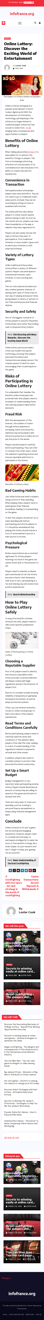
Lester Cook (21, 66)
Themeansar (22, 1309)
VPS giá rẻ (6, 1278)
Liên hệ (38, 1314)
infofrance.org (22, 13)
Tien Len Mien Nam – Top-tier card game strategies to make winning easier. (19, 1063)
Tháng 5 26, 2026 (15, 1180)
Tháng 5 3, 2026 (14, 1259)
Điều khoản (30, 1314)
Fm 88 (28, 128)
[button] (35, 23)
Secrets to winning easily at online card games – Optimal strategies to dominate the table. (20, 1038)
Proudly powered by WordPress (15, 1305)
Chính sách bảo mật (16, 1314)
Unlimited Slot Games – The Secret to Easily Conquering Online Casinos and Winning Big (21, 1123)
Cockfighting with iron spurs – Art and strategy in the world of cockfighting (13, 888)
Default (7, 38)
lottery (31, 152)
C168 (17, 1138)
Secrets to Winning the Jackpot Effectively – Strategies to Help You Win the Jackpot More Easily (20, 1103)
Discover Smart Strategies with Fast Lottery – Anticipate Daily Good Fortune (20, 1092)
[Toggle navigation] (20, 23)
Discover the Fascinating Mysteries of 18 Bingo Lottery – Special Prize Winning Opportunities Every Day (22, 1027)
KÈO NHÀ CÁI (9, 1138)
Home (5, 1314)
